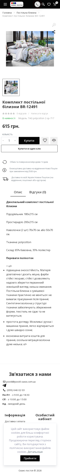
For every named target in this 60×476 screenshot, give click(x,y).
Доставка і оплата (15, 421)
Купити (29, 140)
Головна (7, 12)
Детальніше (35, 452)
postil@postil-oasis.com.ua (21, 381)
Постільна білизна (26, 12)
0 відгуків (22, 113)
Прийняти (30, 458)
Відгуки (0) (37, 192)
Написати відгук (39, 113)
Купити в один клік (29, 148)
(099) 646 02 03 (16, 390)
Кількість (7, 134)
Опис (18, 192)
